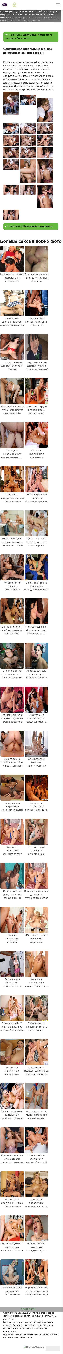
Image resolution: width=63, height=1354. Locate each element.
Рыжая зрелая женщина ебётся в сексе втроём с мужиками (36, 1028)
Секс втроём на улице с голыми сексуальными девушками (12, 896)
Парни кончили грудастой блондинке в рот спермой (36, 1249)
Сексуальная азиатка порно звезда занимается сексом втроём (36, 720)
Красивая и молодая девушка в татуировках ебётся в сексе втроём (36, 896)
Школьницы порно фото (37, 35)
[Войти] (14, 5)
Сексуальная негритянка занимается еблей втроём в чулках (12, 808)
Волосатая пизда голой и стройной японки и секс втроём (36, 1117)
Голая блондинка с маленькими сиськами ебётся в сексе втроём (12, 1249)
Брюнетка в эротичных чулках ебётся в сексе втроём (12, 1205)
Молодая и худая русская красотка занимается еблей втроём (12, 544)
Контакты (28, 1309)
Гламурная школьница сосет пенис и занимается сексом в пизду (12, 324)
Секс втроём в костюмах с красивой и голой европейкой (36, 1161)
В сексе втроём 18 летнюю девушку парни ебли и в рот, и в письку (12, 1028)
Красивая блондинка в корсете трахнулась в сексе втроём (36, 984)
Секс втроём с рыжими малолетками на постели (36, 764)
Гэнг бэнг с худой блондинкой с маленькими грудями (36, 412)
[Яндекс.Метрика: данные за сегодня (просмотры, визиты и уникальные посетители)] (34, 1347)
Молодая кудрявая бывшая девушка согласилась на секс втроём (36, 632)
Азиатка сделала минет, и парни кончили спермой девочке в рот (36, 676)
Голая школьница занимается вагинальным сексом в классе (12, 1293)
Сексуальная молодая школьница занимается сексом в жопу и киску (36, 1073)
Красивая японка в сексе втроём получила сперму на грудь (12, 1161)
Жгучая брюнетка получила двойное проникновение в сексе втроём (12, 720)
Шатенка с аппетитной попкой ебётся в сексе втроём (12, 500)
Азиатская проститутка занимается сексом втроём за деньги (36, 1205)
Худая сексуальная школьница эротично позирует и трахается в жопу (12, 1117)
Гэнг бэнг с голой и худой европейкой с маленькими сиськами (12, 632)
